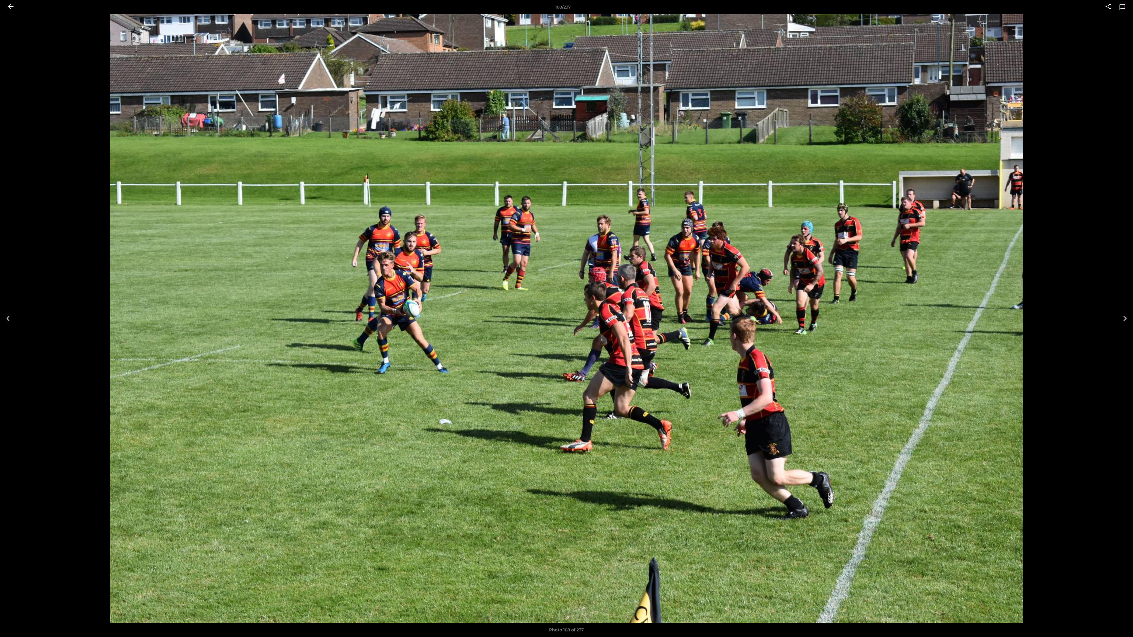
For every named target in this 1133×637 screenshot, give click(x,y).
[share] (1108, 7)
